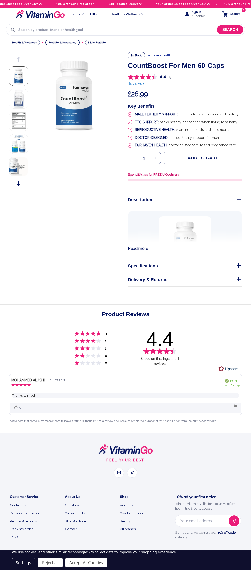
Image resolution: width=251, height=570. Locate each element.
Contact (71, 529)
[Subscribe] (234, 520)
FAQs (14, 537)
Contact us (18, 505)
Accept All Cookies (86, 562)
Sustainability (75, 513)
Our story (72, 505)
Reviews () (137, 83)
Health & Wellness (125, 14)
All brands (128, 529)
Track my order (21, 529)
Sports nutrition (131, 513)
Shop (76, 14)
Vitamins (126, 505)
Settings (23, 562)
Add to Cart (203, 158)
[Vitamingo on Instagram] (119, 473)
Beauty (125, 521)
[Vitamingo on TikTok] (132, 473)
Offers (95, 14)
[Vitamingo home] (125, 449)
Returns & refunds (23, 521)
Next (18, 183)
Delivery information (25, 513)
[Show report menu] (235, 406)
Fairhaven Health (158, 55)
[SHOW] (238, 266)
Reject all (50, 562)
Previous (18, 59)
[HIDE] (238, 200)
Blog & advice (75, 521)
